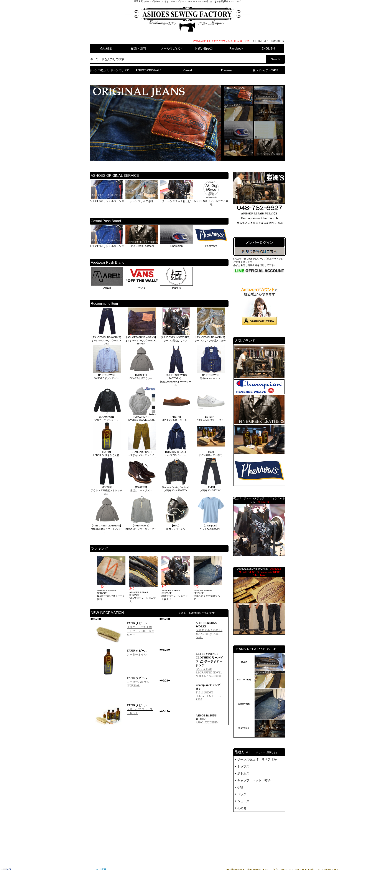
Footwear (226, 70)
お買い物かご (204, 48)
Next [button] (226, 579)
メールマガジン (171, 48)
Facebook (236, 48)
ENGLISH (268, 48)
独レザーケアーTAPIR (265, 70)
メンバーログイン (259, 242)
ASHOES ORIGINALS (148, 70)
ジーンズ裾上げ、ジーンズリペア (109, 70)
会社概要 (106, 48)
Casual (187, 70)
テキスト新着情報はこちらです (196, 613)
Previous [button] (92, 579)
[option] (111, 578)
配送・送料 (138, 48)
